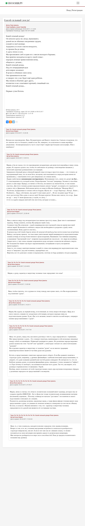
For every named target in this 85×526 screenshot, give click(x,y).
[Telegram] (13, 122)
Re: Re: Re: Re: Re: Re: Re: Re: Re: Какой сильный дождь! (32, 415)
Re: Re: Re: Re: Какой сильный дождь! (23, 262)
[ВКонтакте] (7, 122)
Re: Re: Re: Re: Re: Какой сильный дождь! (25, 280)
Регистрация (77, 10)
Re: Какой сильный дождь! (18, 129)
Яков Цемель (14, 25)
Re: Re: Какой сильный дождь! (20, 154)
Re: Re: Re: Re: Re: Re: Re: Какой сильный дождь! (28, 326)
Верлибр (23, 27)
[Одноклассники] (10, 122)
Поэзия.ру (15, 3)
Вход (69, 10)
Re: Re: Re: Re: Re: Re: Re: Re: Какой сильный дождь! (30, 381)
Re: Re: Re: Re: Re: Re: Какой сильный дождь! (27, 301)
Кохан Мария (14, 131)
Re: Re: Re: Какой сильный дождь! (22, 209)
